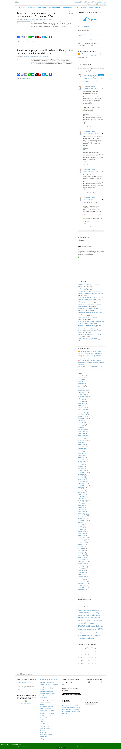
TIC (98, 632)
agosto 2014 (81, 544)
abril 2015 (81, 529)
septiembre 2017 (83, 485)
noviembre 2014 (82, 539)
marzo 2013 (81, 576)
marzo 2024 (81, 429)
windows (93, 635)
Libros (76, 7)
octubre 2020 (82, 461)
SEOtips (80, 633)
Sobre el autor (42, 7)
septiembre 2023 (83, 440)
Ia (87, 615)
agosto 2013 (81, 567)
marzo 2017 (81, 490)
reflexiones (82, 630)
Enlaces (83, 7)
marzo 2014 (81, 554)
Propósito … (31, 7)
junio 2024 (81, 424)
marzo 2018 (81, 478)
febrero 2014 (81, 555)
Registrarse (43, 732)
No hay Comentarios (22, 81)
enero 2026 (81, 388)
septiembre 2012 (83, 587)
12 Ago (96, 133)
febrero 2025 (81, 409)
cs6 (22, 41)
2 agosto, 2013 (27, 19)
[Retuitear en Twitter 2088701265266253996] (87, 126)
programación (84, 626)
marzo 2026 (81, 385)
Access (80, 610)
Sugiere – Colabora (94, 7)
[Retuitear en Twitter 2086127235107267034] (87, 227)
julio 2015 (81, 524)
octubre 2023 (82, 439)
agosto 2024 (81, 420)
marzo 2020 (81, 468)
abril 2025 (81, 405)
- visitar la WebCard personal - (26, 692)
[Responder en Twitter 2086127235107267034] (84, 227)
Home (18, 674)
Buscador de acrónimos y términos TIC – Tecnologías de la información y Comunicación (49, 684)
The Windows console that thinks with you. (90, 366)
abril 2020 (81, 466)
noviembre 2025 (82, 392)
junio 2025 (81, 401)
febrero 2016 (81, 511)
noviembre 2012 (82, 583)
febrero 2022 (81, 450)
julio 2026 (81, 377)
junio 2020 (81, 463)
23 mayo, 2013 (27, 56)
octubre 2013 (82, 563)
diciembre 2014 (82, 537)
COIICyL (18, 689)
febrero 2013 (81, 578)
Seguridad (92, 629)
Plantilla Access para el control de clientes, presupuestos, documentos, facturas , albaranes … (90, 314)
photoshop (31, 41)
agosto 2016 (81, 502)
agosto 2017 (81, 487)
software (86, 633)
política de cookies (90, 746)
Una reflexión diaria (54, 7)
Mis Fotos (42, 723)
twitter (79, 635)
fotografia (26, 41)
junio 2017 (81, 489)
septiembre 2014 (83, 542)
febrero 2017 (81, 492)
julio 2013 (81, 568)
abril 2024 (81, 427)
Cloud (101, 610)
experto (85, 613)
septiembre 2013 (83, 565)
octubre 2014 (82, 541)
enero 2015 (81, 535)
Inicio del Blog (21, 7)
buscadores (96, 610)
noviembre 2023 (82, 437)
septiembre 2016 (83, 500)
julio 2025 (81, 400)
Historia (84, 615)
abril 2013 (81, 574)
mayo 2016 (81, 505)
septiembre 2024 (83, 418)
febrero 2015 (81, 533)
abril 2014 (81, 552)
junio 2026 (81, 379)
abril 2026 (81, 383)
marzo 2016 (81, 509)
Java (86, 617)
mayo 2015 (81, 528)
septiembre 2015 (83, 520)
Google (97, 613)
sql (91, 633)
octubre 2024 (82, 416)
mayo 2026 (81, 381)
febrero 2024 (81, 431)
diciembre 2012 (82, 581)
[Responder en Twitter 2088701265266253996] (84, 126)
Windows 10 (82, 638)
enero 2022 (81, 452)
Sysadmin (94, 632)
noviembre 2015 (82, 516)
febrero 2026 (81, 387)
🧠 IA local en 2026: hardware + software (89, 360)
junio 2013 (81, 570)
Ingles (80, 617)
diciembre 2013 (82, 559)
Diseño (44, 19)
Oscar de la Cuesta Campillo (70, 705)
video (84, 635)
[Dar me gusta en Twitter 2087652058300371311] (90, 192)
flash (28, 78)
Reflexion (99, 626)
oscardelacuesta (37, 19)
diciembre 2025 (82, 390)
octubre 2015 (82, 518)
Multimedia (45, 56)
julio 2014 (81, 546)
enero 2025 (81, 411)
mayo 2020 (81, 465)
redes (93, 626)
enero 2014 (81, 557)
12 (85, 657)
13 (89, 657)
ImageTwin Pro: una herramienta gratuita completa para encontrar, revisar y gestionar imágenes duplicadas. (90, 356)
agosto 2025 (81, 398)
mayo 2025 (81, 403)
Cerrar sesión (43, 697)
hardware (80, 615)
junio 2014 (81, 548)
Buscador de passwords (46, 691)
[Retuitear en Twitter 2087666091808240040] (87, 164)
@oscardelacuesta (88, 88)
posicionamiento (87, 623)
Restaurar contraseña (46, 734)
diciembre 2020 (82, 459)
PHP (79, 623)
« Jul (79, 669)
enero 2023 (81, 444)
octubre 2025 (82, 394)
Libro (88, 617)
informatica (91, 615)
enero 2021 (81, 457)
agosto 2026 (81, 375)
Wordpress (90, 638)
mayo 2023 (81, 442)
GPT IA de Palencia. (83, 26)
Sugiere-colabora (44, 738)
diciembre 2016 (82, 496)
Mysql (88, 620)
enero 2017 (81, 494)
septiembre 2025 (83, 396)
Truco (102, 633)
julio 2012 (81, 591)
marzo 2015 (81, 531)
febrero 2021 (81, 455)
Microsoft (82, 620)
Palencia (98, 620)
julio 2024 (81, 422)
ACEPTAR (61, 747)
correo (80, 613)
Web (88, 635)
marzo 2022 (81, 448)
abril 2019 (81, 474)
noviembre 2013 (82, 561)
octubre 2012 (82, 585)
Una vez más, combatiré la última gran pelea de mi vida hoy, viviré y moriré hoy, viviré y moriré (90, 330)
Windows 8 (99, 635)
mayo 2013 (81, 572)
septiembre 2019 (83, 472)
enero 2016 (81, 513)
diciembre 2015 (82, 515)
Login (41, 721)
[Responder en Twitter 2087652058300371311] (84, 192)
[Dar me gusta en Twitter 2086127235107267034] (90, 227)
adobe (23, 78)
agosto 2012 (81, 589)
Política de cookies (45, 727)
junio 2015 (81, 526)
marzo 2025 (81, 407)
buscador (91, 610)
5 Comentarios (20, 43)
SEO (100, 629)
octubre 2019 (82, 470)
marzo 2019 (81, 476)
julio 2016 (81, 503)
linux (92, 617)
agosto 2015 (81, 522)
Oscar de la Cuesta (89, 86)
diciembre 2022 (82, 446)
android (86, 610)
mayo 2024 (81, 426)
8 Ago (96, 199)
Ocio (92, 620)
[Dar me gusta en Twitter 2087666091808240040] (90, 164)
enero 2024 (81, 433)
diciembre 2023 (82, 435)
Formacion (91, 613)
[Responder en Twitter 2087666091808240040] (84, 164)
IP (83, 617)
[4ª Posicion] (87, 275)
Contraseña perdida (45, 702)
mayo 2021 (81, 453)
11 (81, 657)
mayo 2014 (81, 550)
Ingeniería (98, 615)
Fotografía (49, 19)
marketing (97, 617)
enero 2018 (81, 479)
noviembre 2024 (82, 414)
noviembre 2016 (82, 498)
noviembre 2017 (82, 483)
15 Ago (96, 88)
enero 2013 (81, 580)
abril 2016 (81, 507)
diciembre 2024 (82, 413)
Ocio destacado (67, 7)
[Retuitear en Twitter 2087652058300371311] (87, 192)
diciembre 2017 (82, 481)
